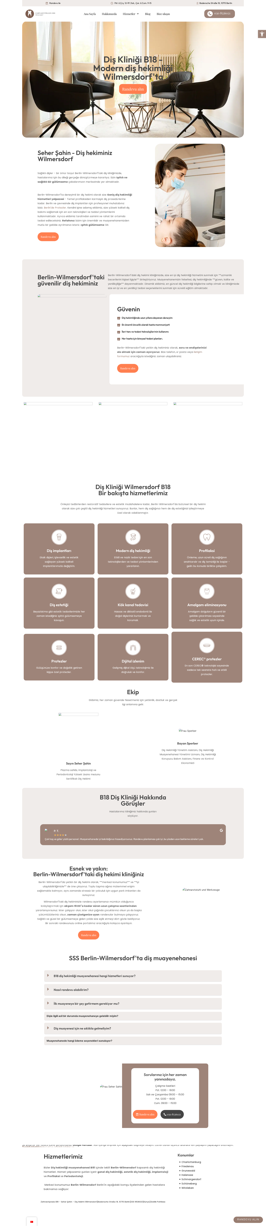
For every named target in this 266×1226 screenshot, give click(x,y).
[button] (133, 976)
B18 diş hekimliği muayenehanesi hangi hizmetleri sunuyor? (94, 976)
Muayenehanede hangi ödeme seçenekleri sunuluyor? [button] (79, 1040)
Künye (146, 1201)
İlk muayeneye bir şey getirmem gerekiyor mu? (86, 1003)
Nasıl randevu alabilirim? (71, 990)
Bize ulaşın (163, 14)
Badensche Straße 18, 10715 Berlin (114, 1201)
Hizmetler (129, 14)
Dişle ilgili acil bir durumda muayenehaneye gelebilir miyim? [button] (82, 1015)
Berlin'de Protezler (55, 207)
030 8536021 (137, 1201)
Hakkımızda (109, 14)
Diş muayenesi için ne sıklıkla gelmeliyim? (82, 1028)
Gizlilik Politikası (158, 1201)
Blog (148, 14)
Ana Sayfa (90, 14)
